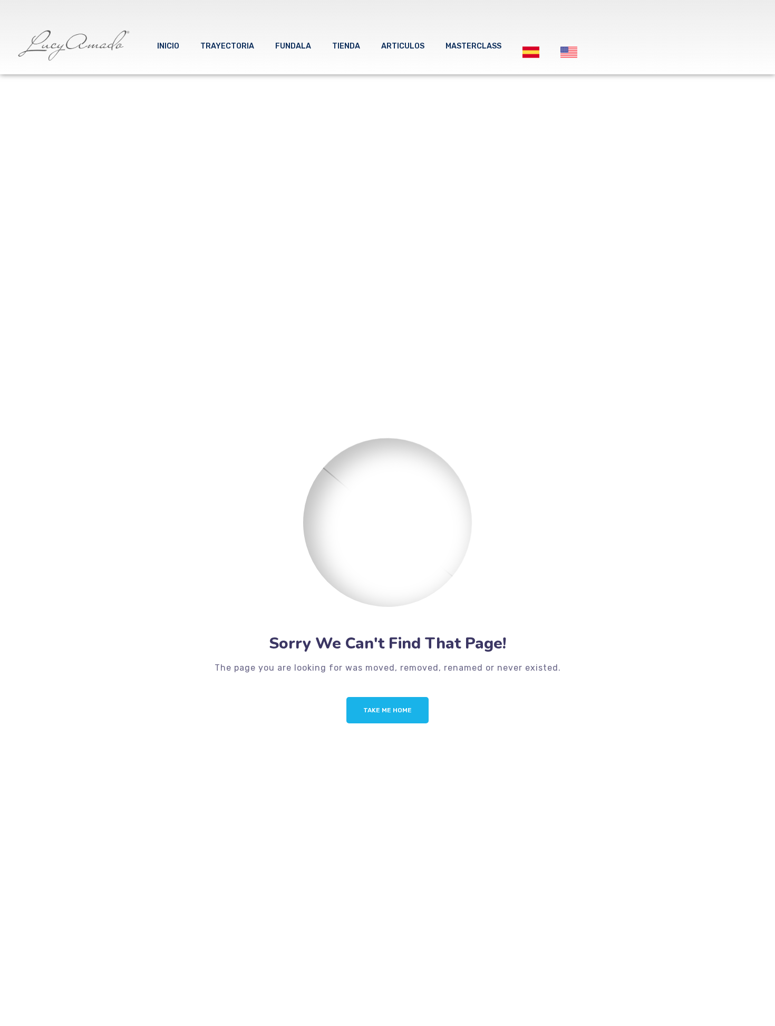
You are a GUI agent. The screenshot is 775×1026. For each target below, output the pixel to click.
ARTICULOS (402, 46)
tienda (346, 46)
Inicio (168, 46)
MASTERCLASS (473, 46)
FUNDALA (293, 46)
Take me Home (387, 710)
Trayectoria (227, 46)
